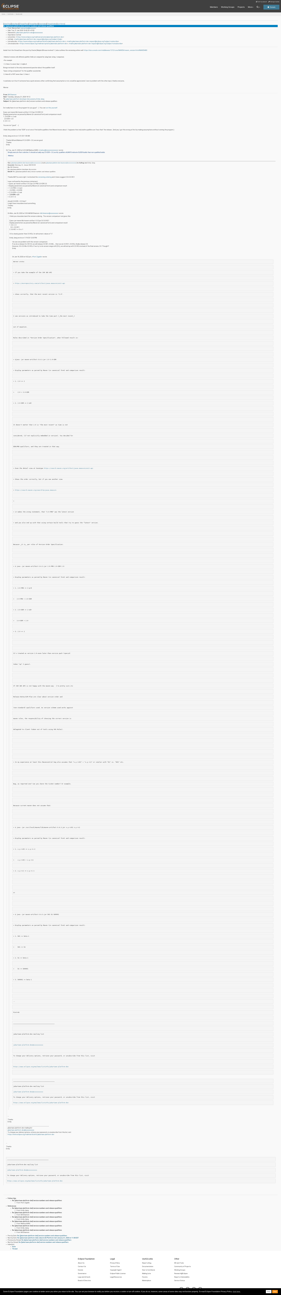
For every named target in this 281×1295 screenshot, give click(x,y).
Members (214, 7)
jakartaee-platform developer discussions (21, 99)
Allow (275, 1291)
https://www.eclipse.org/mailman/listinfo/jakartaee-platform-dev (41, 41)
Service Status (179, 1280)
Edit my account (262, 2)
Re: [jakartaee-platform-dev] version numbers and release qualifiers (37, 1200)
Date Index (42, 24)
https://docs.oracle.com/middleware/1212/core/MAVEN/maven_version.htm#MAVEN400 (115, 50)
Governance (82, 1273)
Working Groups (227, 7)
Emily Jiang (40, 99)
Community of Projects (182, 1266)
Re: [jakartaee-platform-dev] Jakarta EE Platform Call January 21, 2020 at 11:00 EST (48, 1238)
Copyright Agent (116, 1270)
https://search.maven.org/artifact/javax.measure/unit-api (68, 468)
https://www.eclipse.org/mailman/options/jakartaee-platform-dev (43, 43)
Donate (272, 7)
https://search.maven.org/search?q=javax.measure (35, 490)
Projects (241, 7)
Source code (19, 14)
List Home (61, 24)
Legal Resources (116, 1277)
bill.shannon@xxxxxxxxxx (49, 213)
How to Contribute (148, 1270)
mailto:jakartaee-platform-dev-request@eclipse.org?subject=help (38, 39)
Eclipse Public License (118, 1273)
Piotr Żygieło (37, 257)
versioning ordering (44, 177)
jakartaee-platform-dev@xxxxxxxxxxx (29, 32)
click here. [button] (236, 1291)
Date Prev (7, 24)
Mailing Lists (146, 1273)
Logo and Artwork (84, 1277)
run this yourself (51, 108)
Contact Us (82, 1266)
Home (3, 14)
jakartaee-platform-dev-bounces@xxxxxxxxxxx (26, 163)
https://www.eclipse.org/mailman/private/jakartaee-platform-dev (40, 37)
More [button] (250, 7)
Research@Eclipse (181, 1273)
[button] (258, 7)
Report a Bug (146, 1263)
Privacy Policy (115, 1263)
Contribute (10, 14)
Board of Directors (84, 1280)
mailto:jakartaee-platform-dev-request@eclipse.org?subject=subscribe (92, 41)
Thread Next (33, 24)
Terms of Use (115, 1266)
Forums (145, 1277)
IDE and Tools (179, 1263)
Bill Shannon (12, 94)
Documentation (147, 1266)
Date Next (15, 24)
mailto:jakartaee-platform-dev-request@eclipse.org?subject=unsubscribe (95, 43)
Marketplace (146, 1280)
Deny (268, 1291)
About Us (81, 1263)
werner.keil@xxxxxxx (28, 28)
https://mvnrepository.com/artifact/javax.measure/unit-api (40, 283)
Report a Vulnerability (181, 1277)
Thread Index (51, 24)
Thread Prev (23, 24)
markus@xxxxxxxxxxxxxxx (48, 150)
